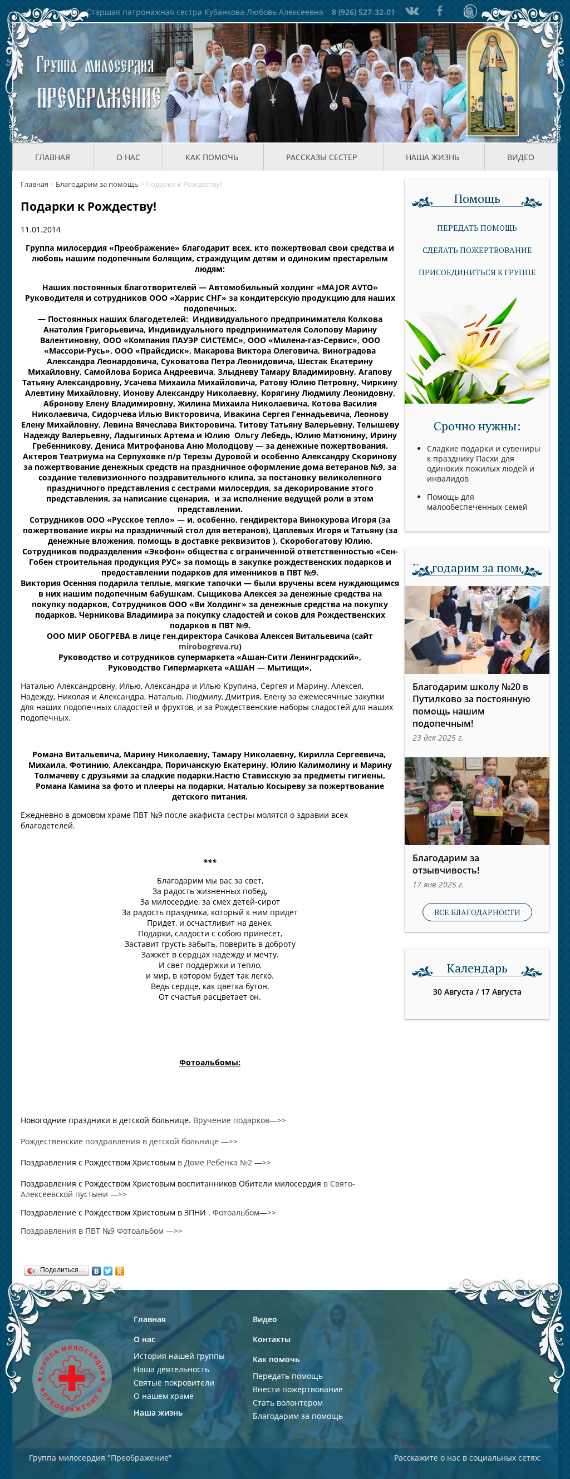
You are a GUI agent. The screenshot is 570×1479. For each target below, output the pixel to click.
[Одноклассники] (120, 1268)
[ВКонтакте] (96, 1268)
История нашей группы (179, 1356)
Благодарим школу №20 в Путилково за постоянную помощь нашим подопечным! (471, 705)
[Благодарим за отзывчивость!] (477, 801)
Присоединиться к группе (477, 272)
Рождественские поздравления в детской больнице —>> (129, 1141)
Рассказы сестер (321, 157)
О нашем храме (164, 1396)
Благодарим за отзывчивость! (445, 864)
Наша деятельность (171, 1369)
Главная (52, 157)
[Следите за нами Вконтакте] (411, 10)
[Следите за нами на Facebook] (440, 10)
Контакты (272, 1339)
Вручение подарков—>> (239, 1120)
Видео (520, 157)
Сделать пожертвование (477, 250)
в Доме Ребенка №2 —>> (224, 1162)
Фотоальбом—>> (244, 1212)
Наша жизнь (158, 1412)
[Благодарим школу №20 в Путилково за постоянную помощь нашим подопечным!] (477, 630)
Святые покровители (174, 1382)
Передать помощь (477, 227)
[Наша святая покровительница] (494, 83)
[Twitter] (108, 1268)
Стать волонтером (288, 1402)
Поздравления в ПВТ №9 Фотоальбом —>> (102, 1230)
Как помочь (276, 1359)
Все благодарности (477, 912)
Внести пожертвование (298, 1389)
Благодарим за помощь (298, 1416)
